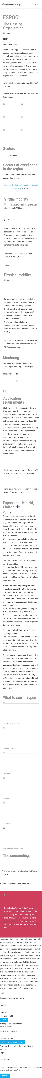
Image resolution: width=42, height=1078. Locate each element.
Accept (5, 1076)
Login (4, 1019)
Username (3, 1005)
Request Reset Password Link (12, 1042)
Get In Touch (5, 874)
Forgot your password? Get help (11, 1023)
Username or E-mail (7, 1039)
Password (3, 1013)
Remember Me (8, 1016)
